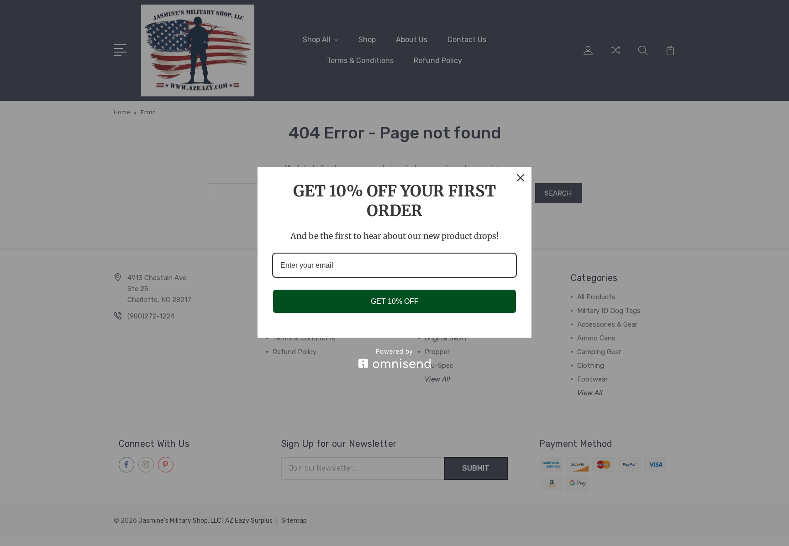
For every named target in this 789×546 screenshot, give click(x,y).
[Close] (520, 178)
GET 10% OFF (395, 301)
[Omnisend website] (394, 358)
